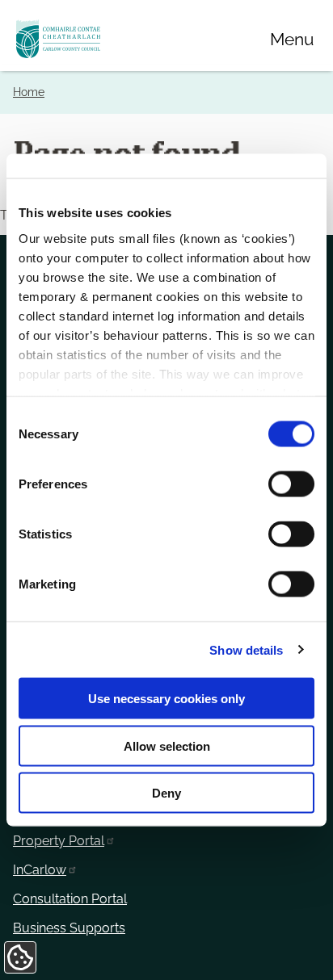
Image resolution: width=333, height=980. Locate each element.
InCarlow (39, 869)
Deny (166, 793)
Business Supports (69, 928)
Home (28, 92)
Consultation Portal (70, 899)
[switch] (291, 484)
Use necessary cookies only (166, 699)
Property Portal (58, 840)
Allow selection (167, 745)
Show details (246, 649)
